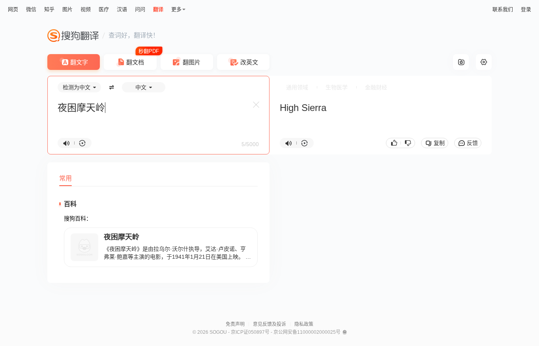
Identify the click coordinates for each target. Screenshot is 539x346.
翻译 (158, 9)
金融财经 (376, 87)
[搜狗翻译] (73, 35)
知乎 (49, 9)
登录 (526, 9)
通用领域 (297, 87)
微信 (31, 9)
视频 (85, 9)
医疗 (104, 9)
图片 (67, 9)
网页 (13, 9)
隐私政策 (303, 324)
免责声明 (235, 324)
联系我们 (502, 9)
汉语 (122, 9)
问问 (140, 9)
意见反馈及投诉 (269, 324)
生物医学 (337, 87)
